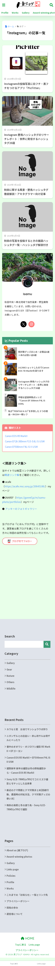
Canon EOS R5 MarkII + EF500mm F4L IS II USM (28, 759)
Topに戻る (20, 944)
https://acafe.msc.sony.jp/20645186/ (25, 486)
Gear (9, 669)
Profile (4, 12)
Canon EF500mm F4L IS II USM (21, 446)
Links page (13, 869)
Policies (11, 875)
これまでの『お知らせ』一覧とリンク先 (27, 894)
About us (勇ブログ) (17, 850)
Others (10, 682)
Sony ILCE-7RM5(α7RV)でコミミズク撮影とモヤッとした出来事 (27, 781)
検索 (47, 644)
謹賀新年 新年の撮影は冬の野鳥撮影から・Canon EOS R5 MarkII (26, 770)
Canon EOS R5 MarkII (16, 436)
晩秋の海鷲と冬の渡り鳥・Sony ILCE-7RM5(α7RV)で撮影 (26, 807)
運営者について (15, 913)
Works (15, 12)
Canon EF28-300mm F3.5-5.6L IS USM (25, 441)
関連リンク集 (12, 475)
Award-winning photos (19, 856)
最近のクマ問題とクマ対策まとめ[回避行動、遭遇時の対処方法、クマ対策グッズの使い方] (28, 794)
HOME (29, 938)
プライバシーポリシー (18, 901)
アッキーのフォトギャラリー (21, 509)
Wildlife (11, 688)
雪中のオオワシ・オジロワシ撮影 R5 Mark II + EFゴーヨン (28, 748)
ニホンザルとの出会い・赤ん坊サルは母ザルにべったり (28, 738)
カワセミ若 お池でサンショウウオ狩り (27, 729)
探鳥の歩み (12, 907)
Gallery (25, 12)
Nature (10, 675)
